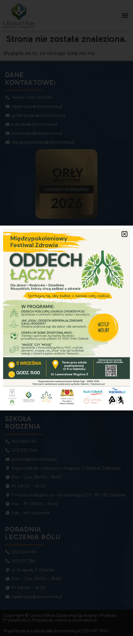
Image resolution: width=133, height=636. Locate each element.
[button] (124, 234)
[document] (66, 318)
